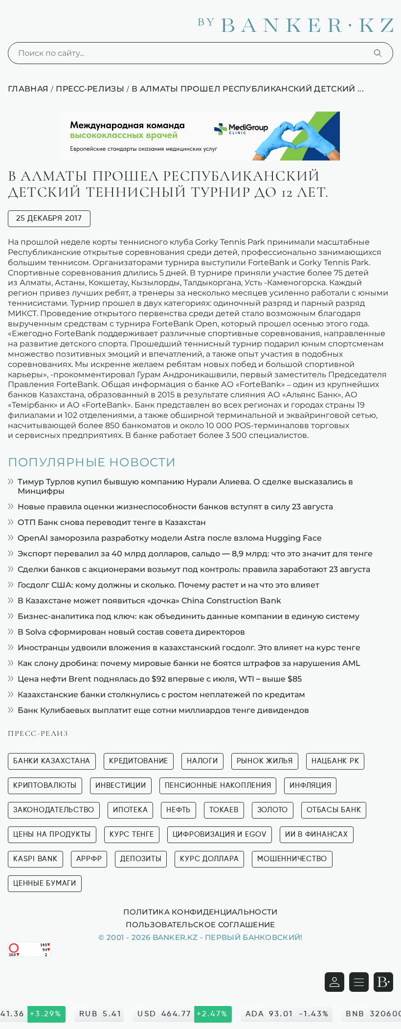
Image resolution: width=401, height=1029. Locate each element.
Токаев (224, 810)
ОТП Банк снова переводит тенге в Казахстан (112, 522)
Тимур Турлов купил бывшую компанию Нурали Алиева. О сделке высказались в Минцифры (185, 486)
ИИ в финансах (316, 834)
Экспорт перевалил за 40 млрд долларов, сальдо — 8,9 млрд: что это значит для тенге (195, 553)
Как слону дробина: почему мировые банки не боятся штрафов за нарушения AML (189, 663)
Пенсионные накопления (218, 785)
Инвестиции (120, 785)
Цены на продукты (52, 834)
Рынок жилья (265, 761)
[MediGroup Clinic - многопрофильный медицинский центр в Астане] (200, 136)
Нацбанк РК (335, 761)
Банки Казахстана (51, 761)
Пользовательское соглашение (200, 924)
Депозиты (140, 859)
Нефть (178, 810)
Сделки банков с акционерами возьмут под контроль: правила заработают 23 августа (194, 569)
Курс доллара (209, 859)
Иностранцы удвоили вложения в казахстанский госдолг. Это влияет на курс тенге (189, 647)
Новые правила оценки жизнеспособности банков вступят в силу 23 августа (175, 506)
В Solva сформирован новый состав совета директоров (131, 632)
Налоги (202, 761)
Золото (273, 810)
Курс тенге (132, 834)
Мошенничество (292, 859)
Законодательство (53, 810)
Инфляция (310, 785)
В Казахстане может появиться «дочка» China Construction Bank (149, 600)
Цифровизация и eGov (220, 834)
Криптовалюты (45, 785)
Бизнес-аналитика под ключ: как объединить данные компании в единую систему (188, 616)
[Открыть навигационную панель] (359, 982)
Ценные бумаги (44, 883)
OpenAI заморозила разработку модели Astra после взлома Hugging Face (170, 538)
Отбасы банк (334, 810)
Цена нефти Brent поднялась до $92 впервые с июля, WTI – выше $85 (160, 679)
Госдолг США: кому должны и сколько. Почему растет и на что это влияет (168, 585)
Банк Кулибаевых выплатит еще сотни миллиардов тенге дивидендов (163, 710)
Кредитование (138, 761)
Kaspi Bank (35, 859)
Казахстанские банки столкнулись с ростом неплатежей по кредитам (161, 694)
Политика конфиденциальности (200, 911)
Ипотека (130, 810)
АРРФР (89, 859)
